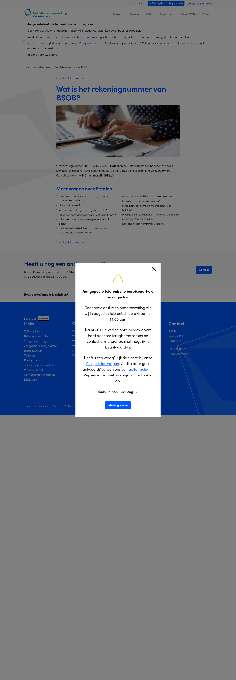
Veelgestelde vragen (102, 363)
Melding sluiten (118, 405)
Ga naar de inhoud (13, 3)
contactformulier (135, 369)
